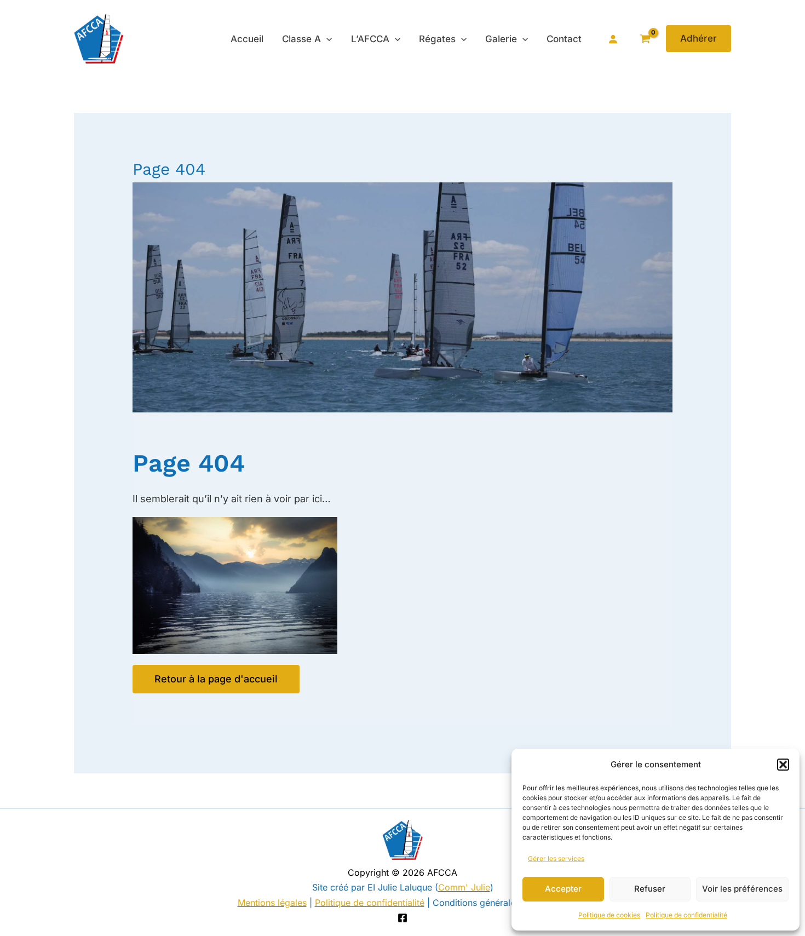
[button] (783, 764)
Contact (564, 38)
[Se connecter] (613, 39)
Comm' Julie (464, 887)
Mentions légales (272, 902)
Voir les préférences (742, 888)
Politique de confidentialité (686, 915)
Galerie (501, 38)
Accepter (563, 888)
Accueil (247, 38)
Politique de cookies (609, 915)
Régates (437, 38)
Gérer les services (556, 858)
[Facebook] (402, 918)
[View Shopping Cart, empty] (645, 39)
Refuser (649, 888)
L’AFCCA (370, 38)
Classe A (301, 38)
